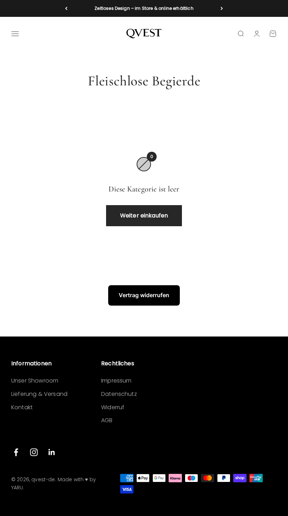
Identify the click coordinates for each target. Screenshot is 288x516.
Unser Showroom (34, 381)
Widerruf (112, 407)
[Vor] (222, 8)
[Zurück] (66, 8)
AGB (106, 420)
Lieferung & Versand (39, 394)
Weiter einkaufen (144, 215)
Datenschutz (119, 394)
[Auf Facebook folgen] (16, 452)
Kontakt (22, 407)
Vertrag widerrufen (144, 295)
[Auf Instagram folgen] (34, 452)
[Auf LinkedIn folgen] (52, 452)
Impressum (116, 381)
